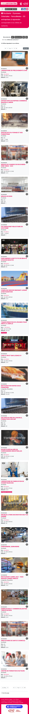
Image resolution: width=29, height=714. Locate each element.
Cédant (14, 9)
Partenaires (13, 701)
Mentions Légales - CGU (10, 699)
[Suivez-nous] (22, 9)
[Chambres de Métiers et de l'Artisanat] (25, 3)
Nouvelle (18, 37)
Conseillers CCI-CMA (5, 701)
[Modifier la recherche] (12, 37)
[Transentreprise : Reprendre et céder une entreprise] (9, 3)
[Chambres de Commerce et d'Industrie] (21, 3)
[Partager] (23, 37)
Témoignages (16, 702)
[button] (3, 89)
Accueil (2, 699)
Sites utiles (18, 701)
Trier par (25, 48)
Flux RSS (21, 702)
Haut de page (5, 693)
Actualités (10, 702)
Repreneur (8, 9)
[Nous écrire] (27, 9)
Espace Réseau (4, 702)
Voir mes (10, 39)
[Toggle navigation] (2, 9)
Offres (17, 699)
